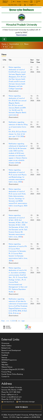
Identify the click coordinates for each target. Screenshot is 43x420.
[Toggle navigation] (4, 39)
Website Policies (7, 367)
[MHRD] (7, 327)
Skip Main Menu (12, 4)
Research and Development (11, 350)
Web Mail (31, 1)
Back (6, 47)
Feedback (5, 355)
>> (19, 321)
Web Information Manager (26, 402)
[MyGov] (27, 327)
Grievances (5, 343)
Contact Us (38, 1)
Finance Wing (6, 372)
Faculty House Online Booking (12, 374)
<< (7, 321)
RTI (13, 1)
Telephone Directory (5, 1)
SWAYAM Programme (9, 360)
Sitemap (4, 357)
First (3, 321)
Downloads (5, 353)
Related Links (6, 348)
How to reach (21, 407)
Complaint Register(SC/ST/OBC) (13, 369)
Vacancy (26, 1)
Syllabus (4, 362)
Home (4, 44)
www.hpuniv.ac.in (9, 402)
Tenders (19, 1)
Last (23, 321)
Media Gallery (6, 346)
